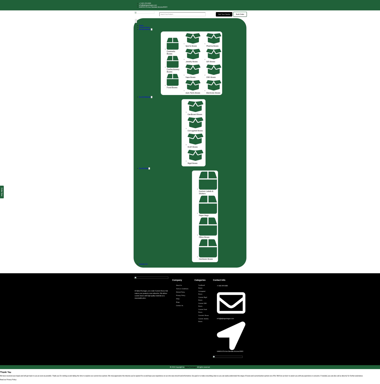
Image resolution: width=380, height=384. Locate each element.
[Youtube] (142, 303)
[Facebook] (137, 303)
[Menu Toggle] (136, 21)
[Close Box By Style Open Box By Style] (149, 168)
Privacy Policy (11, 380)
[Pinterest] (148, 303)
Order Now (2, 192)
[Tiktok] (160, 303)
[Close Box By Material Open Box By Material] (151, 97)
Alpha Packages (191, 367)
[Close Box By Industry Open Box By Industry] (151, 29)
